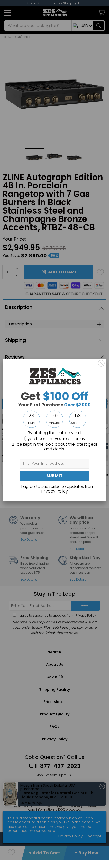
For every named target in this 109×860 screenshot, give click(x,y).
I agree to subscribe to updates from (57, 489)
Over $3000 (77, 405)
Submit (54, 476)
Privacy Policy (54, 491)
